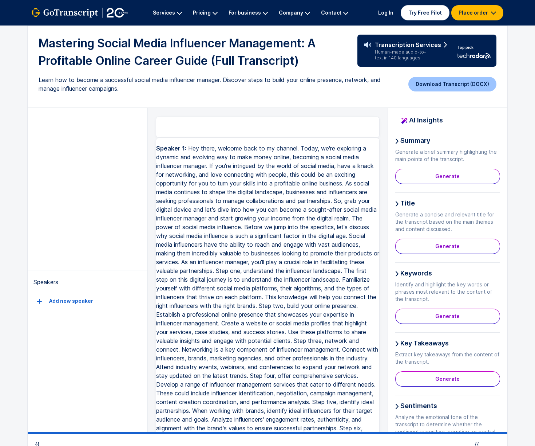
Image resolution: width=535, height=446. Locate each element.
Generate (447, 176)
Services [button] (164, 12)
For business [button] (245, 12)
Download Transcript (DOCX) (452, 84)
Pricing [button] (202, 12)
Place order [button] (474, 12)
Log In (385, 12)
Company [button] (291, 12)
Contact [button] (331, 12)
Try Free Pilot (425, 12)
